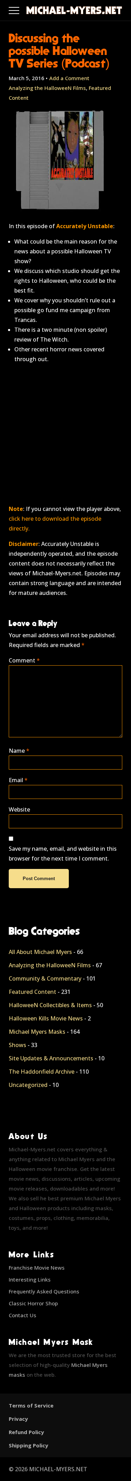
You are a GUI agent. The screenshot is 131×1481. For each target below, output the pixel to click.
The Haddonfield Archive (41, 1071)
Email (18, 780)
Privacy (18, 1418)
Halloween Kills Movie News (46, 1018)
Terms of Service (31, 1405)
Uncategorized (28, 1085)
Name (19, 750)
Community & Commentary (45, 978)
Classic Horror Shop (33, 1303)
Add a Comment (69, 78)
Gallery (22, 9)
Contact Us (22, 1315)
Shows (17, 1045)
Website (19, 809)
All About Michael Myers (40, 952)
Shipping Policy (28, 1445)
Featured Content (32, 992)
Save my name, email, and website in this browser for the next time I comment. (63, 853)
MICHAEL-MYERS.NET (58, 1469)
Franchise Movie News (37, 1267)
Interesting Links (30, 1279)
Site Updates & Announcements (51, 1058)
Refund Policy (26, 1432)
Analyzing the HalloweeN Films (47, 87)
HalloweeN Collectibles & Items (50, 1005)
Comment (24, 660)
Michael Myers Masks (37, 1032)
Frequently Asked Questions (44, 1291)
